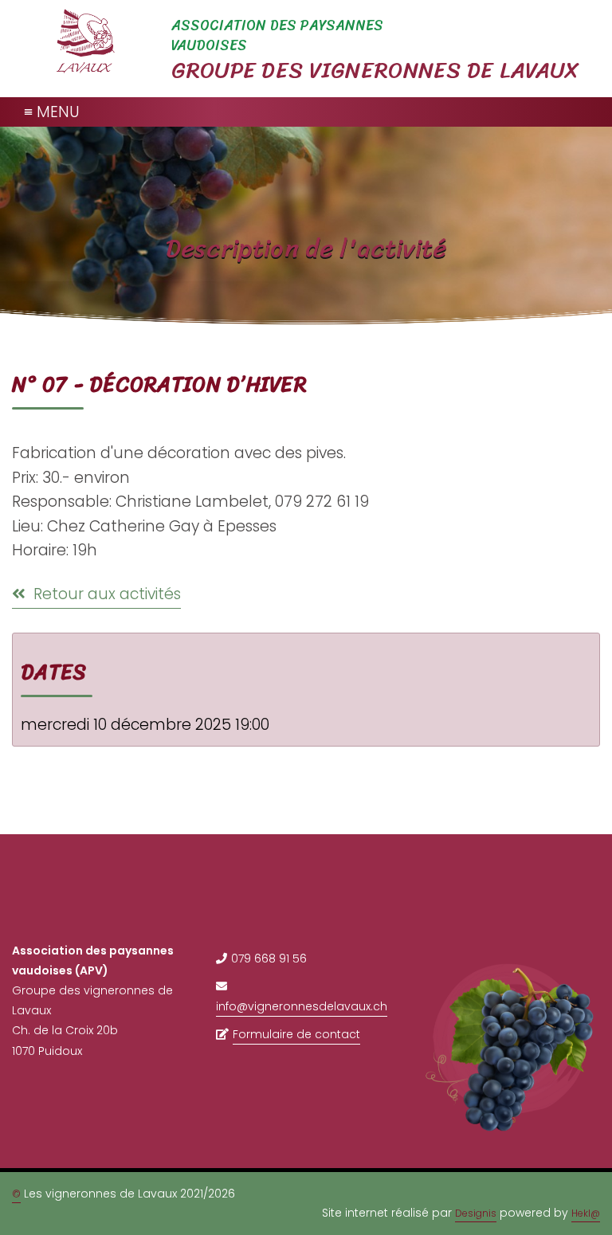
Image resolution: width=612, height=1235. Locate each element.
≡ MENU (52, 112)
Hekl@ (585, 1213)
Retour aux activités (105, 594)
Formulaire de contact (296, 1034)
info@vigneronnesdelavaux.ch (301, 1006)
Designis (475, 1213)
